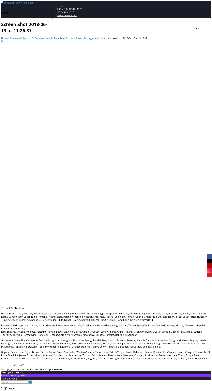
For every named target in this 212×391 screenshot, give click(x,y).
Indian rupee (10, 378)
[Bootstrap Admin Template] (17, 2)
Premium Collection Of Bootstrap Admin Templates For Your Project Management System (58, 38)
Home (4, 38)
